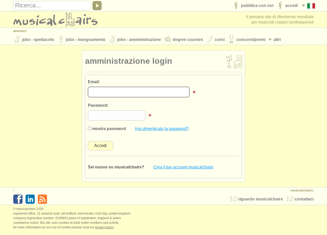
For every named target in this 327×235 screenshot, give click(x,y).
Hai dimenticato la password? (162, 128)
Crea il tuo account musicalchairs (183, 167)
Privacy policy (104, 227)
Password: (98, 105)
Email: (94, 82)
